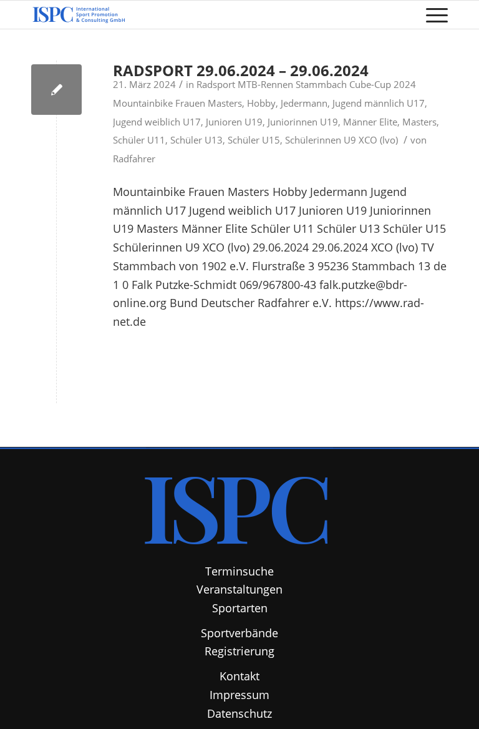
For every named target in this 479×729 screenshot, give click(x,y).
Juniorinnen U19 (303, 121)
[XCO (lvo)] (56, 89)
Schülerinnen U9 (320, 140)
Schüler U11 (139, 140)
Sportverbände (239, 632)
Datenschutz (239, 713)
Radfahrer (134, 158)
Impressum (239, 694)
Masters (419, 121)
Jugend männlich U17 (378, 103)
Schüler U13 (196, 140)
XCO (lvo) (378, 140)
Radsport (215, 84)
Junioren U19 (234, 121)
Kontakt (239, 675)
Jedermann (304, 103)
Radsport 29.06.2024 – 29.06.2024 (241, 70)
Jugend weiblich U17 (157, 121)
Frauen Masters (208, 103)
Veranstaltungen (239, 589)
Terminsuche (239, 571)
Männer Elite (370, 121)
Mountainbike (143, 103)
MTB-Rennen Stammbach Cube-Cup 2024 (327, 84)
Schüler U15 (254, 140)
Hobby (261, 103)
